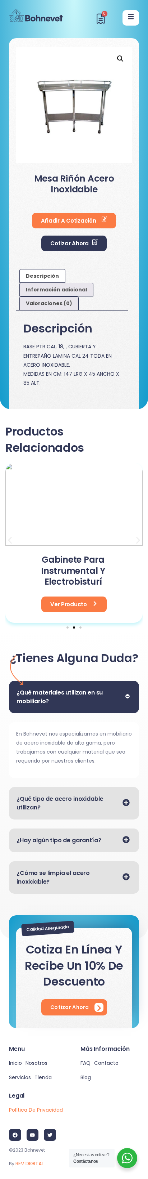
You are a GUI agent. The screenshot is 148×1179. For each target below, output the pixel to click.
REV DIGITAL (29, 1163)
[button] (120, 58)
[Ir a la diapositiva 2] (74, 627)
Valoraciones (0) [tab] (49, 303)
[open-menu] (130, 18)
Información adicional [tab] (56, 289)
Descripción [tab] (42, 276)
